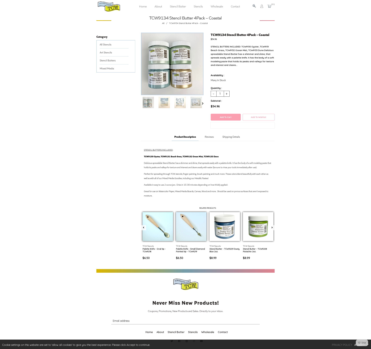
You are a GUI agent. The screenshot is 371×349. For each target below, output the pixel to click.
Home (149, 332)
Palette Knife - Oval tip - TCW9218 (154, 250)
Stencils (193, 332)
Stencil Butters (108, 60)
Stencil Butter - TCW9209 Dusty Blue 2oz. (225, 250)
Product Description (185, 136)
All (163, 23)
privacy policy (342, 345)
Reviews (209, 136)
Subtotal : (216, 100)
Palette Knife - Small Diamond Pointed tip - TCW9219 (190, 250)
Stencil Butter (176, 332)
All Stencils (105, 44)
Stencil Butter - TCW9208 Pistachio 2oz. (255, 250)
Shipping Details (231, 136)
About (160, 332)
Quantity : (216, 88)
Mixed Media (107, 68)
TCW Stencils (148, 246)
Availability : (217, 75)
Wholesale (207, 332)
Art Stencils (106, 52)
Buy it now (242, 126)
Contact (223, 332)
